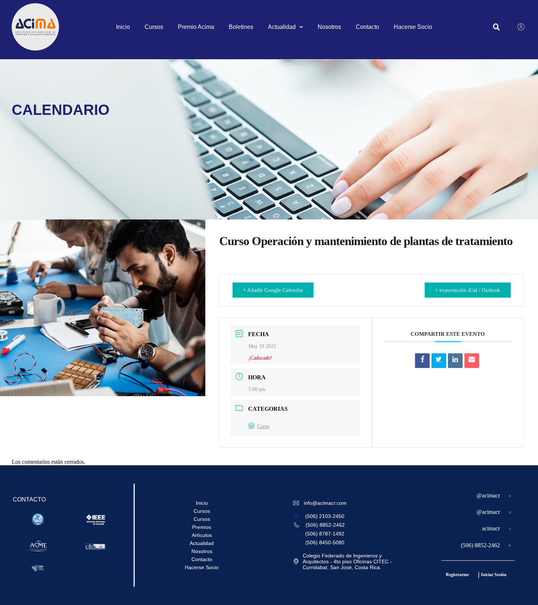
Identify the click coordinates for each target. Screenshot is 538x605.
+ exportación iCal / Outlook (467, 290)
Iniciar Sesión (494, 574)
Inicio (123, 27)
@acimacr (488, 495)
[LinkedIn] (455, 360)
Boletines (241, 27)
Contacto (367, 27)
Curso (263, 426)
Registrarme (457, 574)
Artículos (202, 535)
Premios (201, 527)
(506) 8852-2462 (480, 545)
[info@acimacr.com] (296, 503)
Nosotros (329, 27)
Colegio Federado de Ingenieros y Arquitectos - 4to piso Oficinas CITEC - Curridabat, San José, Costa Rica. (347, 561)
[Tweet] (438, 360)
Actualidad (282, 27)
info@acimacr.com (325, 503)
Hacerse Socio (413, 27)
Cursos (154, 27)
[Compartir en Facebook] (422, 360)
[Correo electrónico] (471, 360)
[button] (496, 26)
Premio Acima (196, 27)
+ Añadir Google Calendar (273, 290)
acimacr (491, 528)
